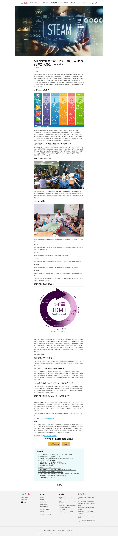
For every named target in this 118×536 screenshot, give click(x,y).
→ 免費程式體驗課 (54, 444)
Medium (42, 497)
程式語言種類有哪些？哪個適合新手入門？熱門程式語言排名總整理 (55, 454)
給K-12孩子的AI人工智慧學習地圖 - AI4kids (49, 460)
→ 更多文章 (66, 444)
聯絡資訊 (72, 530)
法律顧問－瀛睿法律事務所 (46, 514)
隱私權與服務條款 (44, 506)
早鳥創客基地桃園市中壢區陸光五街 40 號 (86, 497)
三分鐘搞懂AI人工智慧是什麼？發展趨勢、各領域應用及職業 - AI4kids (55, 458)
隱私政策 (63, 530)
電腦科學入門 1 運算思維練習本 (46, 466)
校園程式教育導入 (44, 504)
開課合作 (42, 499)
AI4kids (47, 530)
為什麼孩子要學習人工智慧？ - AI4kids (48, 477)
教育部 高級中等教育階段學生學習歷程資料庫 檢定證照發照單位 (67, 497)
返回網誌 (59, 485)
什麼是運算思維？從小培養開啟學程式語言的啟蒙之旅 (52, 475)
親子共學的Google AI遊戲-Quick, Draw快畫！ (49, 468)
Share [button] (37, 71)
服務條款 (68, 530)
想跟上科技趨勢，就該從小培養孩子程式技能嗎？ (50, 472)
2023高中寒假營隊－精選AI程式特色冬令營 (49, 456)
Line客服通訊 (24, 497)
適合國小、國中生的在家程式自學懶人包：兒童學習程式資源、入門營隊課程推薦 (58, 474)
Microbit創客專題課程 (39, 354)
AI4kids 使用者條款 (44, 509)
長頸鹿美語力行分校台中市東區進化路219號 (86, 516)
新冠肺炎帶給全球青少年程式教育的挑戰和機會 (50, 462)
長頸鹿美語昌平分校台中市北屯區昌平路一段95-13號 (86, 508)
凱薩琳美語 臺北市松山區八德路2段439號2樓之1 (86, 504)
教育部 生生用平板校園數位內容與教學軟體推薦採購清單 (67, 502)
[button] (35, 2)
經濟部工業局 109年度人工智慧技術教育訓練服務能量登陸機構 (67, 506)
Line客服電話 (24, 499)
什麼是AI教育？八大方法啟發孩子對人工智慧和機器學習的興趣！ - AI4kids (57, 470)
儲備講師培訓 (43, 502)
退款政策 (42, 511)
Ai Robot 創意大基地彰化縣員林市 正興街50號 (87, 520)
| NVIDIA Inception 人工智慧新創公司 (67, 509)
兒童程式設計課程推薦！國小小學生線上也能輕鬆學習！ (52, 464)
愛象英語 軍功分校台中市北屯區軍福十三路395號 (86, 512)
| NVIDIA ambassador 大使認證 (66, 511)
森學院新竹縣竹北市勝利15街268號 (86, 501)
